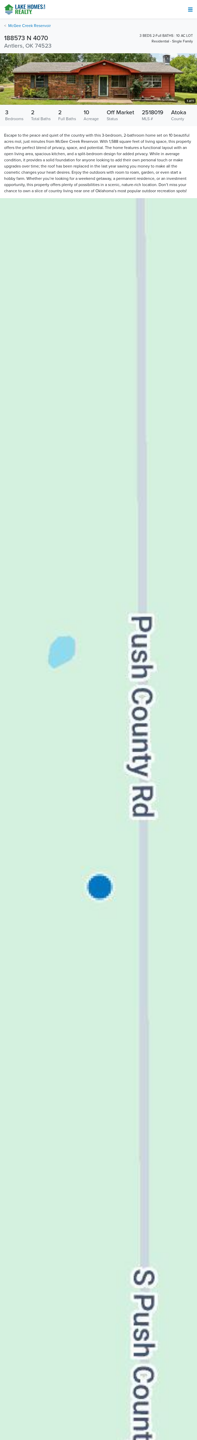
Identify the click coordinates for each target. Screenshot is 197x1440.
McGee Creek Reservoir (29, 25)
